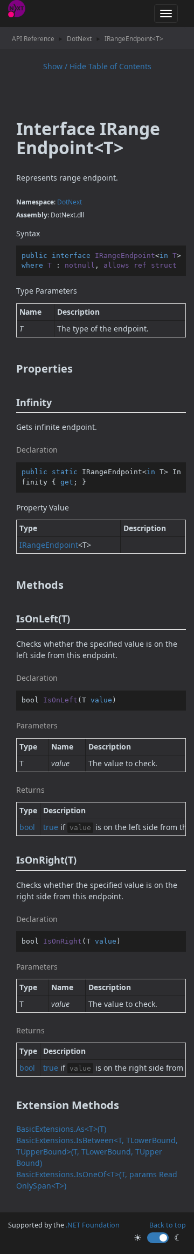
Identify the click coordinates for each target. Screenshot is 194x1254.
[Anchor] (9, 369)
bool (27, 827)
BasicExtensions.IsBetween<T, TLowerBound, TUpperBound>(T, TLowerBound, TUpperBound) (97, 1151)
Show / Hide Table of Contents (97, 66)
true (50, 827)
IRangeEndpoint (48, 545)
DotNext (79, 38)
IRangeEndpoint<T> (134, 38)
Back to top (167, 1225)
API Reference (33, 38)
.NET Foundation (93, 1225)
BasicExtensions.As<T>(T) (61, 1129)
